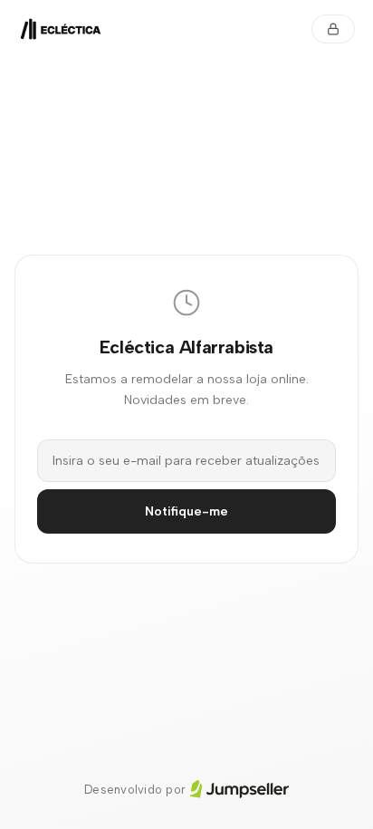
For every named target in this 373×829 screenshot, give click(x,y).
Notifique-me (186, 511)
